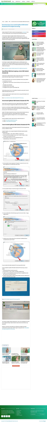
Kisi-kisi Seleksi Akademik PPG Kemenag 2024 (12, 299)
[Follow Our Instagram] (7, 416)
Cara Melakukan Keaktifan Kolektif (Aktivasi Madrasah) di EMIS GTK (41, 124)
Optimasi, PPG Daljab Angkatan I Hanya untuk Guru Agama (15, 363)
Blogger (44, 421)
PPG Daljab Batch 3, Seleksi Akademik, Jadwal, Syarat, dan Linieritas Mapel (24, 355)
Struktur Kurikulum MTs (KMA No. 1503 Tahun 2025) (41, 64)
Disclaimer (18, 411)
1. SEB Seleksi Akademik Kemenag (11, 120)
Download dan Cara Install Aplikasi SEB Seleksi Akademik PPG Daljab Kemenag (24, 363)
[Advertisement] (23, 12)
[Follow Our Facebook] (2, 416)
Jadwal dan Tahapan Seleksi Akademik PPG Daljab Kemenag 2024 (15, 68)
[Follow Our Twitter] (4, 416)
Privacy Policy (19, 412)
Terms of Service (19, 415)
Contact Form (19, 410)
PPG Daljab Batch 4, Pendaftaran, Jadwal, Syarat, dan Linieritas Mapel (15, 355)
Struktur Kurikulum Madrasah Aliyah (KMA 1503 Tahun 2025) (40, 69)
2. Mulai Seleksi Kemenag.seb (11, 121)
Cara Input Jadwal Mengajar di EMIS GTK (9, 3)
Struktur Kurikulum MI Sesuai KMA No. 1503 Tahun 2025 (40, 54)
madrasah (24, 32)
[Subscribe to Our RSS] (9, 416)
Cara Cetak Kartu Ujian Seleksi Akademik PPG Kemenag (13, 97)
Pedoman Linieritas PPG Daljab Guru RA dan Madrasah (6, 354)
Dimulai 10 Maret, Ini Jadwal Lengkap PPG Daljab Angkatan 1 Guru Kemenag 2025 (6, 363)
